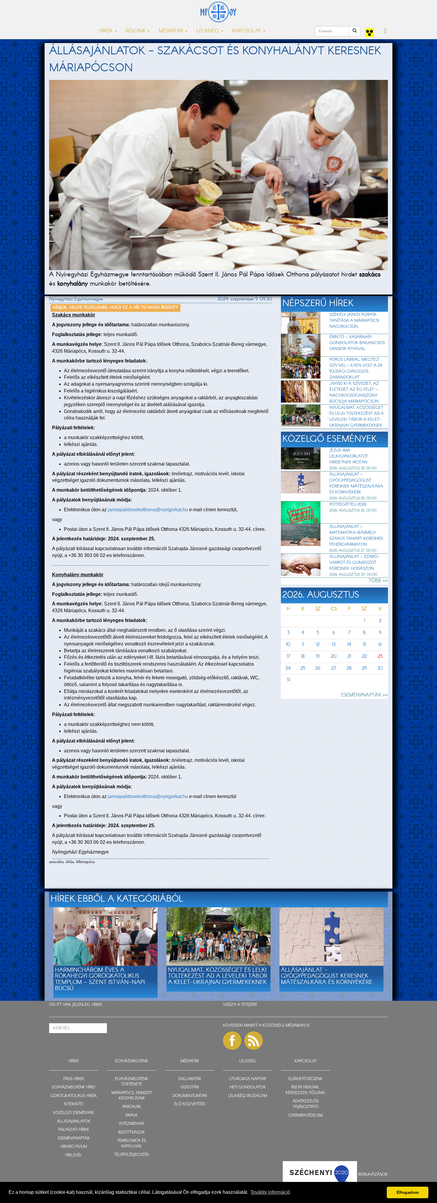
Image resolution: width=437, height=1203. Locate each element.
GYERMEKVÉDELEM (305, 1115)
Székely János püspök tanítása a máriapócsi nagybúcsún (354, 321)
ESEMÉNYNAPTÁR (73, 1138)
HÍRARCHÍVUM (73, 1147)
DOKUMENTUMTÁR (189, 1096)
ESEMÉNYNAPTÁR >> (364, 695)
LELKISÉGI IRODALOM (247, 1096)
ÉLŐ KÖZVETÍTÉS (189, 1104)
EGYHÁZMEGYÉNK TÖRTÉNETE (131, 1082)
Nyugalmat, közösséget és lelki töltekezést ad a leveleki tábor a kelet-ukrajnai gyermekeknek (356, 416)
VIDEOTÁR (189, 1087)
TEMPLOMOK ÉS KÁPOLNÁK (131, 1143)
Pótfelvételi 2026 (348, 504)
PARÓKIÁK (131, 1107)
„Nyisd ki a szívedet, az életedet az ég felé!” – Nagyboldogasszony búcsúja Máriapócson (354, 392)
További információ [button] (270, 1192)
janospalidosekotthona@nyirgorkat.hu (148, 509)
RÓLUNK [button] (136, 31)
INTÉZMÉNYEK (131, 1124)
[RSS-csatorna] (253, 1040)
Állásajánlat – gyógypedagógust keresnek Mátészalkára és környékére (356, 483)
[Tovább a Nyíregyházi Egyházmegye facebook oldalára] (232, 1040)
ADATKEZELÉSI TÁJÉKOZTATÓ (306, 1104)
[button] (385, 31)
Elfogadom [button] (408, 1192)
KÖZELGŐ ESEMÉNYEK (73, 1113)
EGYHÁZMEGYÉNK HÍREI (73, 1087)
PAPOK (131, 1115)
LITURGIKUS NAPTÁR (247, 1079)
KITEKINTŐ (73, 1104)
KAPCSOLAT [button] (247, 31)
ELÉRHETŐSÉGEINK (305, 1079)
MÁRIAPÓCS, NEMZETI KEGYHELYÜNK (131, 1095)
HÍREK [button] (106, 31)
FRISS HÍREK (73, 1079)
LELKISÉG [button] (208, 31)
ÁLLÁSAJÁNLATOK (73, 1121)
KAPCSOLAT (306, 1061)
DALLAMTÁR (189, 1079)
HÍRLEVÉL (73, 1155)
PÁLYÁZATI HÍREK (73, 1130)
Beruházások (373, 1174)
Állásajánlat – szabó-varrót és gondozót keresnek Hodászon (354, 563)
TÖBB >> (378, 580)
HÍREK (97, 1005)
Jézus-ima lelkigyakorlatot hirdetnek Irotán (348, 456)
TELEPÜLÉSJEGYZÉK (131, 1155)
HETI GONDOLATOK (247, 1087)
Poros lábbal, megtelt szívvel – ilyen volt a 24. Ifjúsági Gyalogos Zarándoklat (356, 368)
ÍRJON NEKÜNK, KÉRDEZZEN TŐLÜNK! (305, 1090)
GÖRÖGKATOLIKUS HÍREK (73, 1096)
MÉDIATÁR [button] (172, 31)
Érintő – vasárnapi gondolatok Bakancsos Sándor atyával (357, 343)
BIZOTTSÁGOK (131, 1132)
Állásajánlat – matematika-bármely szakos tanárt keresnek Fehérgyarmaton (356, 535)
